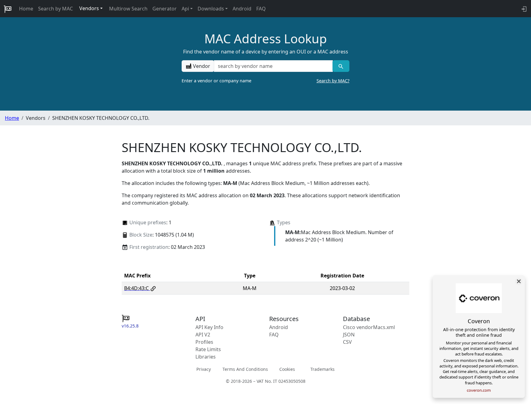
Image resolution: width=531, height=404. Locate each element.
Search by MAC (55, 8)
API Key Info (209, 327)
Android (242, 8)
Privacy (203, 369)
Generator (164, 8)
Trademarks (322, 369)
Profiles (204, 342)
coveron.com (479, 390)
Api (185, 8)
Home (26, 8)
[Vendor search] (340, 66)
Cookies (287, 369)
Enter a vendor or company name (265, 81)
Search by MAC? (333, 81)
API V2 (202, 334)
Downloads (211, 8)
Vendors (89, 8)
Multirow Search (128, 8)
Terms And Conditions (245, 369)
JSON (349, 334)
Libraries (205, 356)
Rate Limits (208, 349)
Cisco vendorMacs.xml (369, 327)
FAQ (261, 8)
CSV (347, 342)
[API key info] (523, 8)
